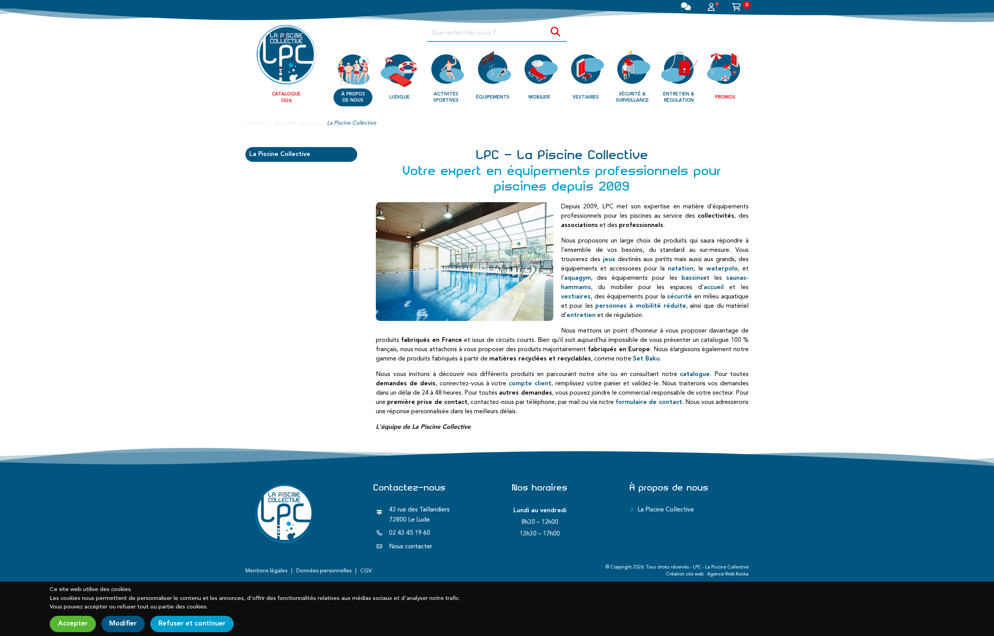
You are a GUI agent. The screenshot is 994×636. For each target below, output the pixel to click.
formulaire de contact (648, 402)
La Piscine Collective (279, 154)
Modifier (123, 623)
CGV (366, 571)
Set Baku (646, 359)
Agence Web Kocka (728, 574)
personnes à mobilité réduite (640, 306)
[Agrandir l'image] (464, 261)
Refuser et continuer (192, 623)
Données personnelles (323, 571)
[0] (736, 8)
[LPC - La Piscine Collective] (286, 54)
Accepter (73, 623)
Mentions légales (266, 571)
